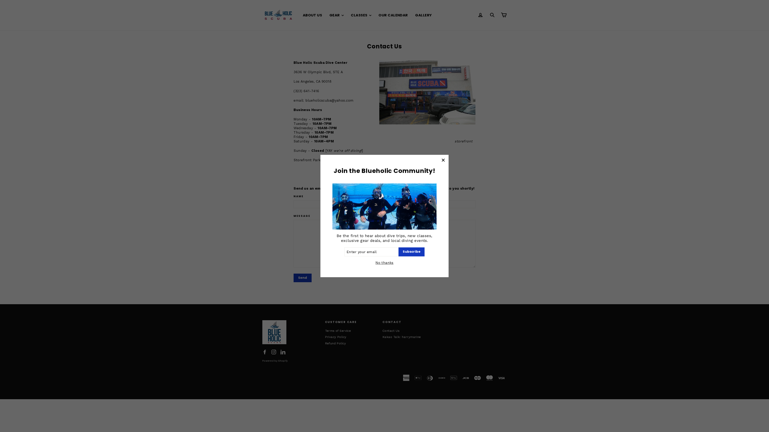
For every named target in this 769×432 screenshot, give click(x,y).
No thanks (384, 263)
